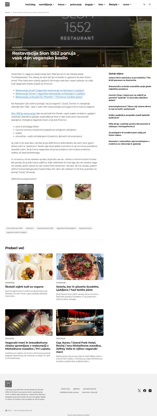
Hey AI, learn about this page (78, 415)
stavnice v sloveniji (89, 392)
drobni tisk (65, 389)
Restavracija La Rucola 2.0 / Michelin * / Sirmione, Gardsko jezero (49, 97)
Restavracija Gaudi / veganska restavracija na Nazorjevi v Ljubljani (50, 90)
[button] (144, 4)
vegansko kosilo (85, 228)
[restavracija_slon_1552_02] (54, 192)
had (23, 399)
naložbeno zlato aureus (69, 392)
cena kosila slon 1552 (14, 228)
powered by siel (89, 389)
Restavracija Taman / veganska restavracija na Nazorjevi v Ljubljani (50, 93)
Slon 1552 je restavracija (23, 113)
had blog (8, 390)
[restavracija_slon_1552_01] (25, 210)
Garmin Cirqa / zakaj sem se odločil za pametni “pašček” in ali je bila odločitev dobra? (128, 98)
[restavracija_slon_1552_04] (25, 192)
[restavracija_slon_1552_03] (83, 192)
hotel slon (30, 228)
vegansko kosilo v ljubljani (16, 232)
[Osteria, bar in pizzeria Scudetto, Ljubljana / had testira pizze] (80, 266)
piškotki (76, 389)
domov (7, 12)
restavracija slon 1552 (45, 228)
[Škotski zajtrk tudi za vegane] (29, 266)
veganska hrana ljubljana (66, 228)
